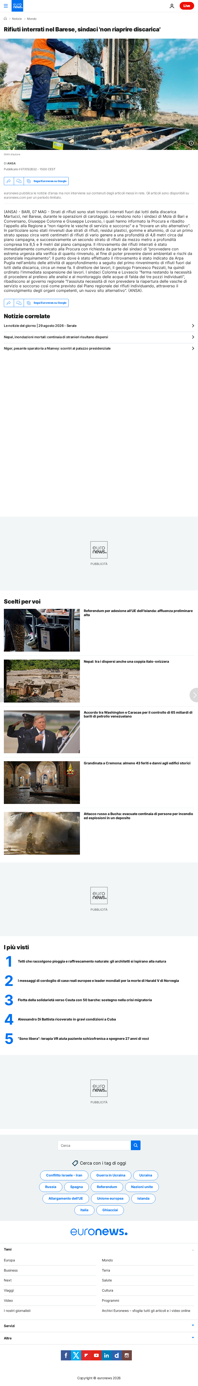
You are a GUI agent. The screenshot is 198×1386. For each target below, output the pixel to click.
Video (8, 1300)
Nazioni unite (142, 1187)
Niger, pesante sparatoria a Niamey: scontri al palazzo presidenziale (57, 348)
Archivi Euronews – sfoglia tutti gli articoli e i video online (146, 1311)
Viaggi (9, 1290)
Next (8, 1280)
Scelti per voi (22, 601)
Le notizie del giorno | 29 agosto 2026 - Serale (40, 326)
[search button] (136, 1145)
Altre (8, 1338)
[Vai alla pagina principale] (17, 6)
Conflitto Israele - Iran (64, 1175)
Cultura (107, 1290)
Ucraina (145, 1175)
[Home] (5, 18)
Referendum (107, 1187)
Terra (106, 1270)
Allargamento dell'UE (66, 1198)
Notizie (17, 18)
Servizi (9, 1326)
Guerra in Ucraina (110, 1175)
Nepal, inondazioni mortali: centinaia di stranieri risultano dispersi (56, 337)
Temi (8, 1249)
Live (187, 6)
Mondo (31, 18)
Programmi (110, 1300)
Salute (107, 1280)
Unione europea (110, 1198)
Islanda (143, 1198)
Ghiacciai (110, 1210)
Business (11, 1270)
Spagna (76, 1187)
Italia (84, 1210)
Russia (50, 1187)
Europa (9, 1260)
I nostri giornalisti (17, 1311)
